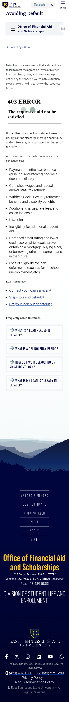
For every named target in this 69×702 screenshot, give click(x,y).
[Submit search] (52, 5)
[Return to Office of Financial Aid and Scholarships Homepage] (63, 28)
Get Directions (54, 579)
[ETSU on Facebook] (5, 658)
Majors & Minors (34, 496)
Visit (34, 522)
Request (34, 513)
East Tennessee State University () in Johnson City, (34, 638)
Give (34, 539)
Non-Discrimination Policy (34, 682)
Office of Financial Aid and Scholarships (34, 562)
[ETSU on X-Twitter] (15, 658)
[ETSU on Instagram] (26, 658)
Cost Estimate (34, 504)
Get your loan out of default (29, 304)
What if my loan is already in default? (33, 382)
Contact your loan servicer (28, 290)
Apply (34, 531)
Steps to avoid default (25, 297)
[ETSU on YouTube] (49, 658)
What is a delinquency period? (36, 349)
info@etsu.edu (53, 673)
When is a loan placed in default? (30, 332)
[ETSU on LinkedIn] (37, 658)
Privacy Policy (32, 677)
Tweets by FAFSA (19, 47)
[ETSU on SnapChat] (60, 658)
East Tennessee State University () (10, 5)
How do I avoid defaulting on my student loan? (32, 364)
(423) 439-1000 (20, 673)
